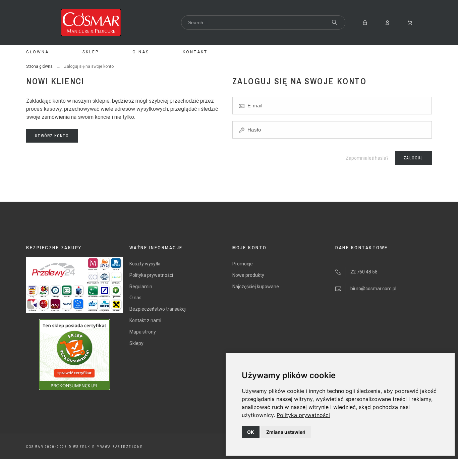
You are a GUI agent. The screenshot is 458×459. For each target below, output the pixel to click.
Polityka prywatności (303, 415)
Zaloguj (413, 158)
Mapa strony (142, 332)
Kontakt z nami (145, 320)
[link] (303, 415)
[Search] (334, 22)
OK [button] (250, 432)
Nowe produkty (248, 275)
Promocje (242, 263)
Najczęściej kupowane (255, 286)
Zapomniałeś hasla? (367, 158)
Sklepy (136, 343)
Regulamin (140, 286)
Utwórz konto (52, 136)
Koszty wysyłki (144, 263)
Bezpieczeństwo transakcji (157, 309)
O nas (135, 297)
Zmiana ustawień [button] (285, 432)
